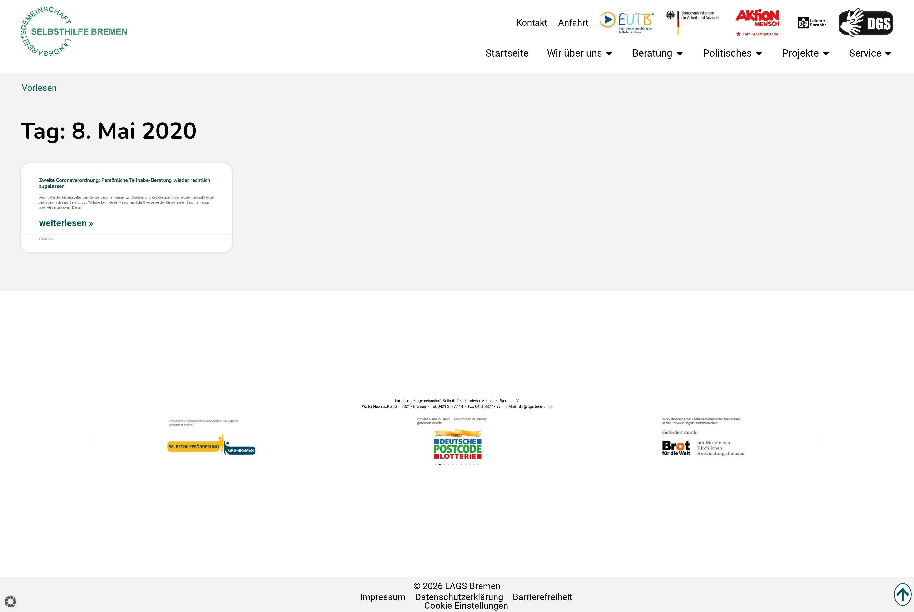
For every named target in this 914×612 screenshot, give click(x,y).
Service (865, 53)
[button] (93, 439)
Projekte (800, 53)
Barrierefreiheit (542, 597)
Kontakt (531, 22)
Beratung (652, 53)
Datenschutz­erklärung (459, 597)
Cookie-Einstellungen (466, 605)
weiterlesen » (66, 222)
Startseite (507, 53)
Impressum (383, 597)
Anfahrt (573, 22)
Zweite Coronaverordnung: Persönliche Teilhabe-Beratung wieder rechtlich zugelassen (124, 183)
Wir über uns (574, 53)
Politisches (727, 53)
